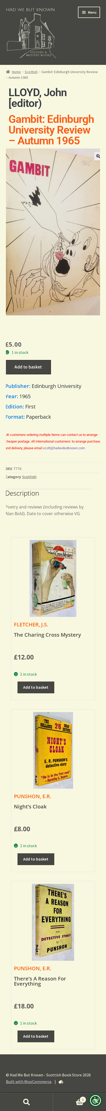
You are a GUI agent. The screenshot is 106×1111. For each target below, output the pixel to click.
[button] (98, 156)
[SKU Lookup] (60, 1082)
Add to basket (28, 367)
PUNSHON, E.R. (32, 796)
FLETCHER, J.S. (31, 624)
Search (26, 1102)
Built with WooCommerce (28, 1081)
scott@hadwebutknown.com (64, 448)
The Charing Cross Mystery (47, 634)
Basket (68, 1098)
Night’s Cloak (30, 806)
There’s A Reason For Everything (40, 981)
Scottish (31, 71)
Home (16, 71)
